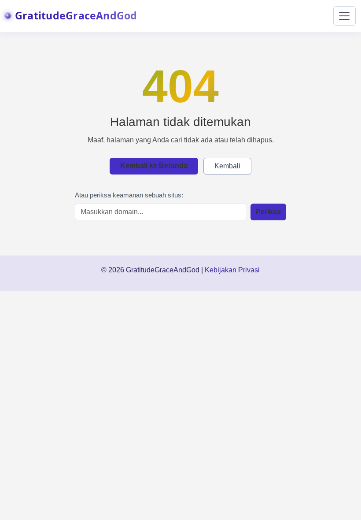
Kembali (227, 166)
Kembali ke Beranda (154, 165)
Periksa (268, 211)
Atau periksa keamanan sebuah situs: (129, 195)
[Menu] (344, 16)
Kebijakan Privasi (232, 270)
